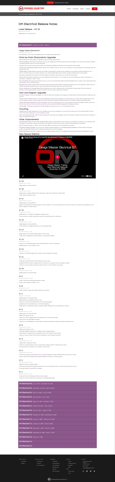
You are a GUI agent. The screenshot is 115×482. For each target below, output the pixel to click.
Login (94, 8)
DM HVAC (39, 463)
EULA (69, 473)
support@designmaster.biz (88, 468)
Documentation (56, 463)
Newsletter (70, 465)
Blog (69, 467)
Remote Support (56, 471)
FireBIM (23, 463)
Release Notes (56, 467)
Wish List (54, 469)
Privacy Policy (71, 471)
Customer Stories (72, 463)
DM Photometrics (41, 465)
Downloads (55, 461)
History (69, 461)
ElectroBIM (23, 461)
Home (26, 14)
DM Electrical (31, 14)
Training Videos (56, 465)
